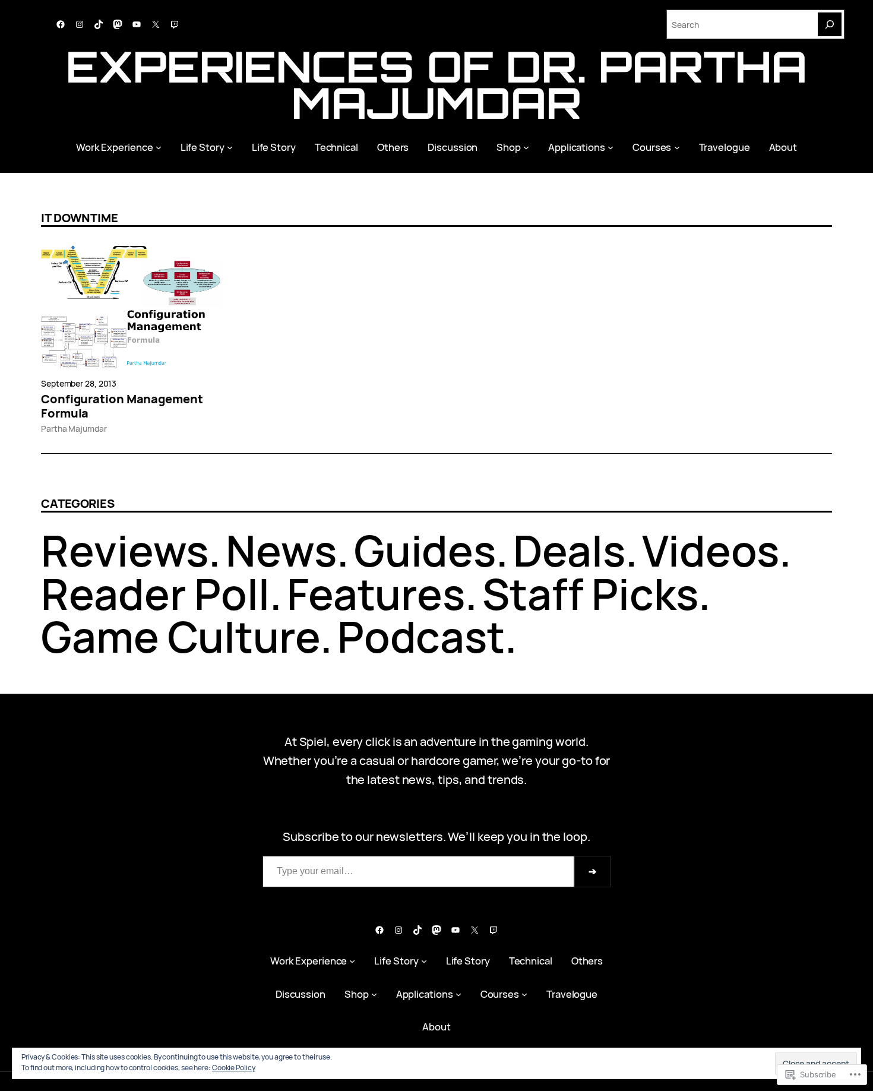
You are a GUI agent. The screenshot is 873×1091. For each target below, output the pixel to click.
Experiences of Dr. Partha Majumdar (436, 84)
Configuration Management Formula (122, 406)
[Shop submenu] (526, 147)
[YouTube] (136, 24)
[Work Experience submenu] (159, 147)
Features (376, 593)
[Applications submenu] (610, 147)
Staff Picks (590, 593)
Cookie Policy (233, 1067)
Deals (569, 550)
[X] (155, 24)
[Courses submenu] (677, 147)
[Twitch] (174, 24)
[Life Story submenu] (230, 147)
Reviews (124, 550)
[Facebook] (60, 24)
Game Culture (180, 636)
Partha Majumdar (74, 428)
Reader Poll (155, 593)
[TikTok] (98, 24)
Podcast (421, 636)
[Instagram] (79, 24)
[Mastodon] (117, 24)
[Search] (830, 24)
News (281, 550)
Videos (710, 550)
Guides (425, 550)
